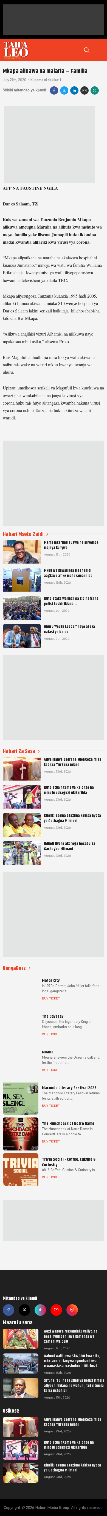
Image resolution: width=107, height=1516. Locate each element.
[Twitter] (24, 1310)
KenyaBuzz (14, 968)
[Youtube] (56, 1310)
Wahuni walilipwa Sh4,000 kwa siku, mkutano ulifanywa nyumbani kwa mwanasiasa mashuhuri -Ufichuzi (72, 1361)
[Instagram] (72, 1310)
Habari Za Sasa (19, 751)
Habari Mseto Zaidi (23, 534)
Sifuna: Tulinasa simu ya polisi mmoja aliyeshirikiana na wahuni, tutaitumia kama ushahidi (74, 1385)
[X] (64, 90)
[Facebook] (54, 90)
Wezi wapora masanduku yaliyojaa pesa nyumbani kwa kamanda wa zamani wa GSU (70, 1336)
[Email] (84, 90)
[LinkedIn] (74, 90)
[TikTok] (40, 1310)
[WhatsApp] (95, 90)
